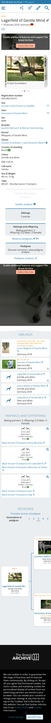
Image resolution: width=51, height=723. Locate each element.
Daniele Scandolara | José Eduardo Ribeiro (23, 142)
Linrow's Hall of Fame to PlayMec (18, 105)
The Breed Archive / (12, 2)
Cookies (38, 707)
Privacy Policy (22, 707)
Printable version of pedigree (25, 513)
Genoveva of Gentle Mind (14, 113)
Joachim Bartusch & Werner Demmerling (22, 128)
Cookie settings (16, 717)
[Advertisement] (25, 299)
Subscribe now (25, 45)
